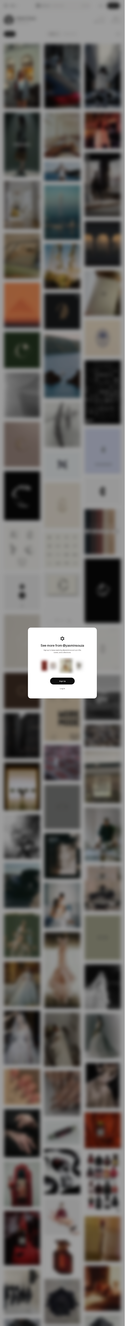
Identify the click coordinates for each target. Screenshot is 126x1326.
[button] (62, 681)
